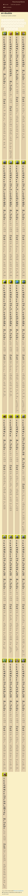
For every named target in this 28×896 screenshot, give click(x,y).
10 (2, 23)
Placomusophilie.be (18, 2)
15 (16, 23)
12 (7, 23)
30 (11, 29)
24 (17, 26)
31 (14, 29)
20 (5, 26)
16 (19, 23)
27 (2, 29)
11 (5, 23)
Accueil (6, 4)
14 (13, 23)
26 (22, 26)
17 (21, 23)
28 (5, 29)
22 (11, 26)
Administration (6, 10)
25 (19, 26)
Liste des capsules (15, 4)
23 (14, 26)
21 (8, 26)
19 (2, 26)
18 (24, 23)
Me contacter (8, 7)
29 (8, 29)
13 (10, 23)
